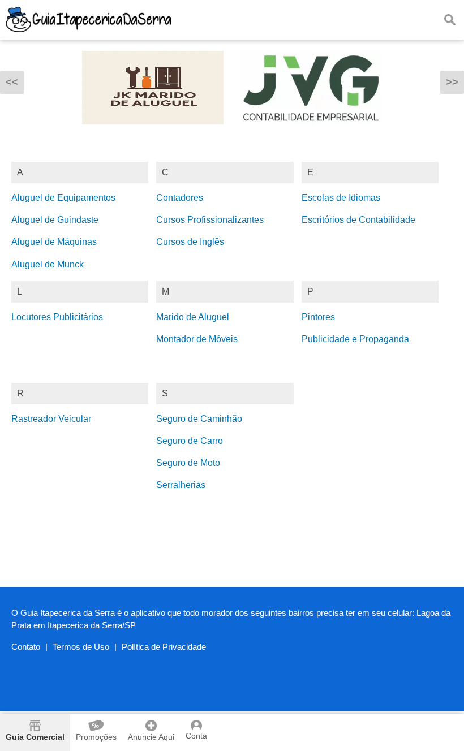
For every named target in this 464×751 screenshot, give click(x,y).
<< (12, 82)
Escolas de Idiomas (341, 197)
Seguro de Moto (188, 463)
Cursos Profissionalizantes (210, 220)
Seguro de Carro (189, 441)
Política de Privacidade (164, 646)
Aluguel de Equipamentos (63, 197)
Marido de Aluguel (192, 317)
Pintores (318, 317)
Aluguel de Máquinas (54, 242)
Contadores (179, 197)
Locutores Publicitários (57, 317)
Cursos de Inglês (190, 242)
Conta (196, 735)
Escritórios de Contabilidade (358, 220)
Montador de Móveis (197, 339)
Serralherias (180, 485)
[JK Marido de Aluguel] (153, 132)
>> (452, 82)
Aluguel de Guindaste (54, 220)
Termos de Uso (81, 646)
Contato (25, 646)
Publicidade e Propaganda (355, 339)
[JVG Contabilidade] (311, 132)
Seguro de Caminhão (199, 419)
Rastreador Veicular (51, 419)
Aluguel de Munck (47, 264)
